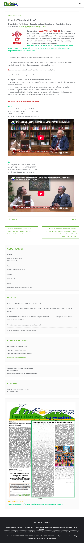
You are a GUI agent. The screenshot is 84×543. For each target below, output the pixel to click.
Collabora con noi (72, 532)
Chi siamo (47, 522)
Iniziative (11, 532)
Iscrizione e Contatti (24, 532)
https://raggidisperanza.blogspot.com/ (32, 26)
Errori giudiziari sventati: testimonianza (22, 330)
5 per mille (36, 522)
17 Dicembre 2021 (14, 16)
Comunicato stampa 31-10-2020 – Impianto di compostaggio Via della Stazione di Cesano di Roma (20, 231)
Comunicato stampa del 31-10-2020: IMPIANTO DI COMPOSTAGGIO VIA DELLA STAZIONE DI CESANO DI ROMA (41, 528)
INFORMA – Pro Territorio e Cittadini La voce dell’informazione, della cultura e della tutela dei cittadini (39, 310)
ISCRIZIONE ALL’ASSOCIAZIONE (16, 357)
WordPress (31, 538)
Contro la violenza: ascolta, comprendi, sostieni (25, 325)
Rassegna (37, 532)
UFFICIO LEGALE (56, 532)
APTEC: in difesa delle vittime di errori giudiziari (25, 303)
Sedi (45, 532)
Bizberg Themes (51, 538)
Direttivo (13, 220)
